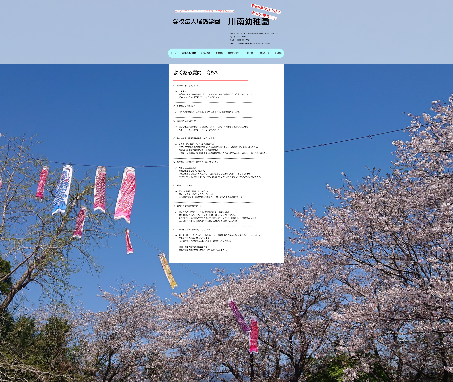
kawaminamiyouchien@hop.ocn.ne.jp (254, 43)
